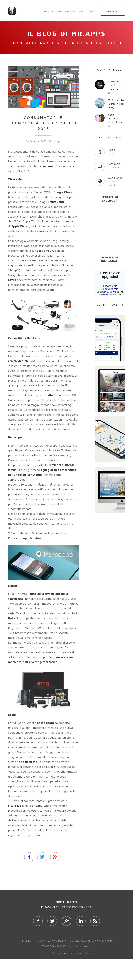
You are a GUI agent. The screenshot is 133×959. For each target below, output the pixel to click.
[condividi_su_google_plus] (55, 857)
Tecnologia (54, 141)
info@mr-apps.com (80, 946)
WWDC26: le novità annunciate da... (115, 87)
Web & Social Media (115, 179)
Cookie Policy (84, 953)
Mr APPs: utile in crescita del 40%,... (116, 103)
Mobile (111, 149)
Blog (81, 11)
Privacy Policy (68, 953)
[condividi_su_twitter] (42, 857)
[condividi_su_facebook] (29, 857)
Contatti (92, 11)
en (48, 953)
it (44, 953)
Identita (48, 11)
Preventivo (112, 11)
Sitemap (56, 953)
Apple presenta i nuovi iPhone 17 (115, 120)
